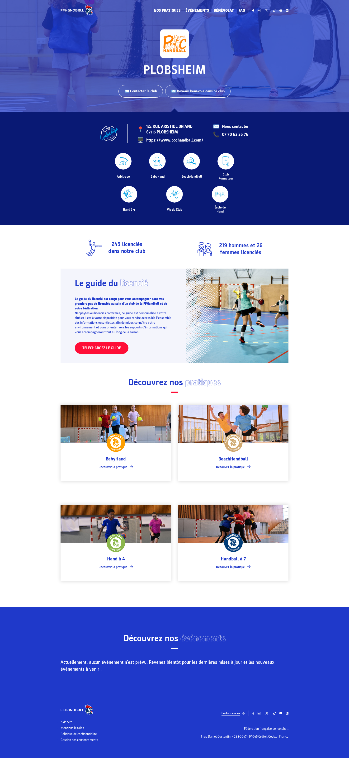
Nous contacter (235, 126)
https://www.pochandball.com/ (174, 140)
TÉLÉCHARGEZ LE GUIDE (101, 348)
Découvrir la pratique (113, 467)
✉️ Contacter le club (140, 91)
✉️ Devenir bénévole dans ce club (198, 91)
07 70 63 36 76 (235, 134)
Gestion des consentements (79, 740)
